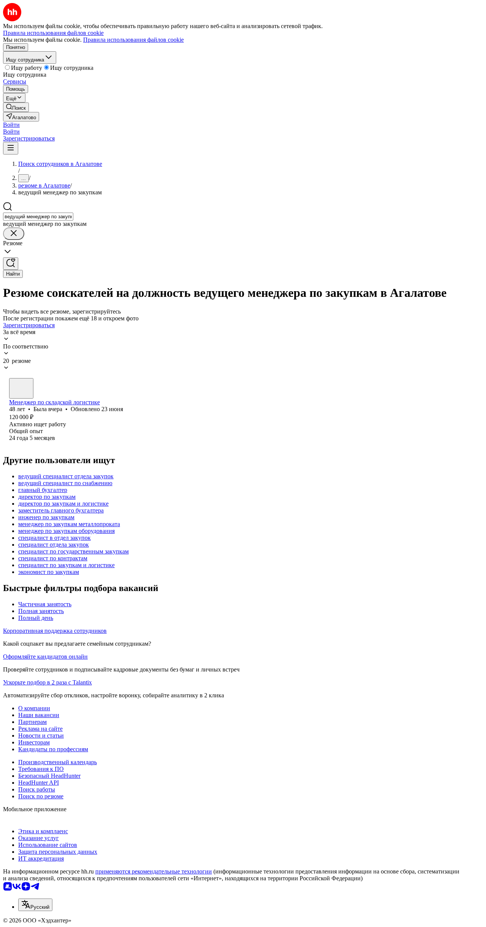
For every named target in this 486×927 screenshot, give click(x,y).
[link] (16, 107)
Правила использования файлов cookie (133, 39)
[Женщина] (21, 388)
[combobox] (38, 217)
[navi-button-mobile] (10, 148)
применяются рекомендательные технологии (153, 871)
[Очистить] (13, 233)
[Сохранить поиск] (10, 263)
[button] (11, 124)
